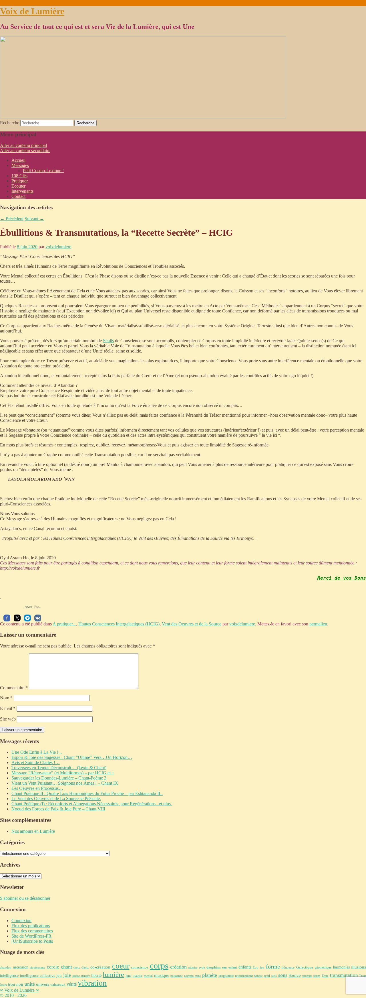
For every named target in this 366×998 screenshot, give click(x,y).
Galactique (304, 967)
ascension (20, 967)
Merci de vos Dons (341, 578)
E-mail (7, 708)
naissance (176, 975)
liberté (96, 975)
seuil (267, 975)
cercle (53, 967)
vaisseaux (57, 984)
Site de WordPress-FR (31, 936)
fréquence (288, 967)
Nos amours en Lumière (33, 831)
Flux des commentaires (32, 930)
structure (307, 975)
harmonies (341, 967)
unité (30, 984)
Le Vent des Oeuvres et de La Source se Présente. (56, 798)
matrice (137, 976)
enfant (232, 967)
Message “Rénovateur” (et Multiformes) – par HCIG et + (62, 772)
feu (262, 967)
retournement (244, 975)
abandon (5, 967)
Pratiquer (19, 180)
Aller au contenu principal (23, 145)
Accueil (18, 160)
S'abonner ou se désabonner (25, 898)
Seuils (108, 340)
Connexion (21, 920)
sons (282, 975)
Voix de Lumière (32, 11)
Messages (20, 165)
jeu (59, 975)
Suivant (34, 218)
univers (42, 984)
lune (128, 976)
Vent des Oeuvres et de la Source (191, 623)
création (178, 967)
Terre (325, 975)
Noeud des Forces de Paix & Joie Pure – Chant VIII (58, 808)
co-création (100, 967)
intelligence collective (37, 976)
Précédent (11, 218)
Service (258, 975)
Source (295, 975)
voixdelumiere (58, 246)
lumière (113, 974)
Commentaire (14, 687)
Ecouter (18, 186)
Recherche (9, 122)
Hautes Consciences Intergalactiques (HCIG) (119, 623)
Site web (8, 718)
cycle (202, 967)
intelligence (9, 975)
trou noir (15, 984)
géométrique (323, 967)
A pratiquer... (64, 623)
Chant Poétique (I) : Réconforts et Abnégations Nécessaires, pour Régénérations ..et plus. (91, 803)
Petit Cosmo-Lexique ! (43, 170)
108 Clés (19, 175)
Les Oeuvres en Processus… (37, 788)
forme (273, 967)
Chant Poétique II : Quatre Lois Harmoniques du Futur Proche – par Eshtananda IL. (87, 793)
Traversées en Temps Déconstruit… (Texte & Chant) (58, 767)
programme (226, 976)
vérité (72, 984)
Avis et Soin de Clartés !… (35, 762)
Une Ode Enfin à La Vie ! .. (36, 752)
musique (161, 975)
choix (76, 967)
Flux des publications (30, 925)
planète (209, 975)
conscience (139, 967)
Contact (18, 196)
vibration (92, 983)
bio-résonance (37, 967)
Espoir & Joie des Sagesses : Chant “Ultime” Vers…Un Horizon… (71, 757)
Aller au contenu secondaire (25, 150)
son (274, 975)
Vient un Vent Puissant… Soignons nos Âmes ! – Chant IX (64, 783)
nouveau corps (192, 975)
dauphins (213, 967)
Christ (85, 967)
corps (159, 965)
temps (316, 975)
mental (148, 975)
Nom (6, 697)
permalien (318, 623)
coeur (121, 966)
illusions (358, 967)
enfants (244, 967)
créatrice (192, 967)
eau (224, 967)
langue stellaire (81, 975)
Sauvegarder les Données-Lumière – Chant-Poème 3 (58, 777)
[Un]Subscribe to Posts (32, 941)
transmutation (344, 975)
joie (67, 975)
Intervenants (22, 191)
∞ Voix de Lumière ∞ (19, 990)
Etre (255, 967)
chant (66, 967)
